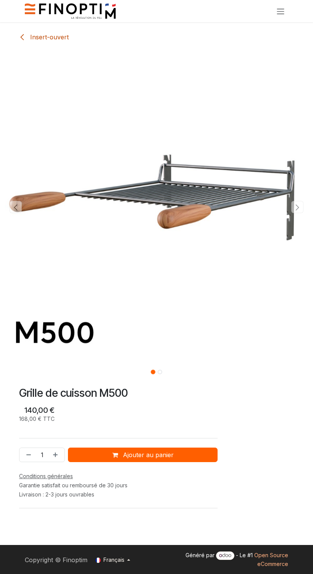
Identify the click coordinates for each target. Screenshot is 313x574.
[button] (15, 207)
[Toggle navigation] (280, 11)
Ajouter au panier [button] (147, 455)
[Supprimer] (27, 455)
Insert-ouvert (48, 37)
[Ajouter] (57, 455)
